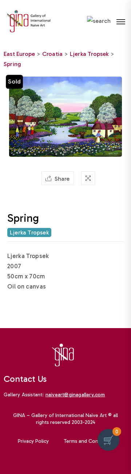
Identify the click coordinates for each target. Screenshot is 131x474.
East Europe (19, 53)
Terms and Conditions (89, 441)
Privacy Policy (33, 441)
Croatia (52, 53)
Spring (12, 64)
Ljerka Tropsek (89, 53)
